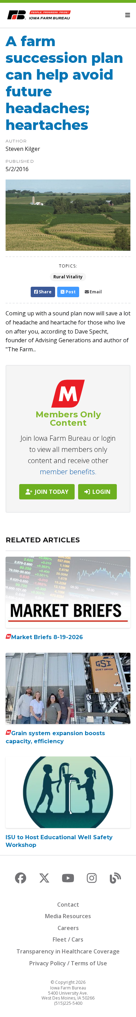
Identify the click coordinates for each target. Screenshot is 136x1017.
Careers (68, 928)
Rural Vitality (68, 277)
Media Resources (68, 916)
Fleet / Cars (68, 939)
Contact (68, 904)
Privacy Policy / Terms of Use (68, 963)
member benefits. (68, 471)
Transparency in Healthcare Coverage (68, 951)
